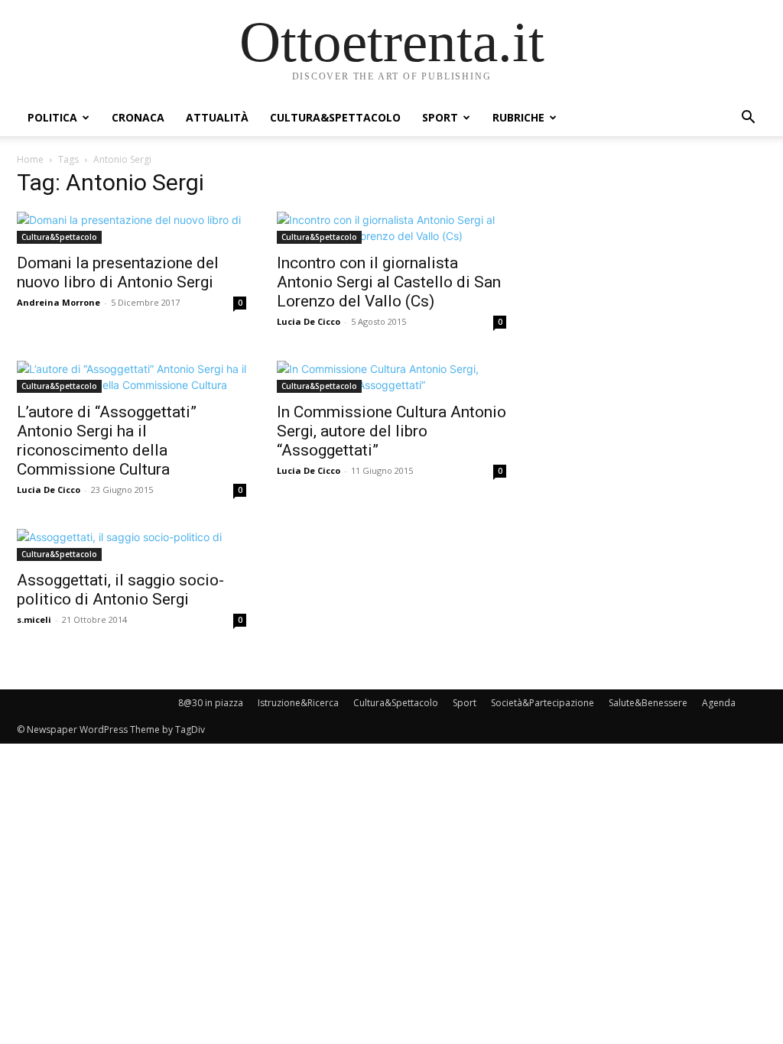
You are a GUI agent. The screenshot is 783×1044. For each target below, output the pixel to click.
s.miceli (34, 619)
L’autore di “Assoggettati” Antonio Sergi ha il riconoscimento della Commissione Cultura (107, 440)
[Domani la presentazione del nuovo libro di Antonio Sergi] (131, 228)
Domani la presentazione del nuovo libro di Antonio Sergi (118, 272)
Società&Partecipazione (542, 702)
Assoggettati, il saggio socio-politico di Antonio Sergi (120, 589)
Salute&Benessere (648, 702)
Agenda (719, 702)
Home (30, 159)
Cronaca (138, 117)
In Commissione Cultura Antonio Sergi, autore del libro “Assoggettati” (391, 431)
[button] (747, 119)
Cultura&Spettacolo (335, 117)
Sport (440, 117)
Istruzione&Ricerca (298, 702)
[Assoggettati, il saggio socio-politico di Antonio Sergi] (131, 545)
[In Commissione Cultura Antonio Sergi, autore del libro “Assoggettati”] (391, 377)
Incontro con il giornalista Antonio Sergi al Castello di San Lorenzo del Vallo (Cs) (389, 282)
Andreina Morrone (58, 302)
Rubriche (518, 117)
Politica (52, 117)
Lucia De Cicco (308, 321)
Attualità (217, 117)
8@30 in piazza (210, 702)
